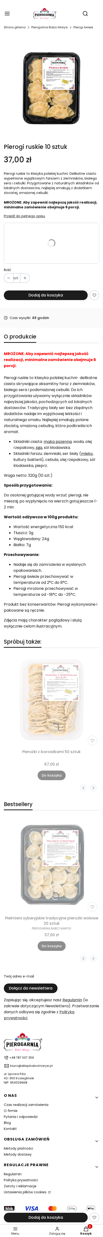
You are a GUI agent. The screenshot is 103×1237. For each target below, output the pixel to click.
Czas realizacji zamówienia (26, 1104)
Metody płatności (18, 1148)
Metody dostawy (18, 1154)
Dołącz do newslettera (30, 988)
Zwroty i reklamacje (20, 1186)
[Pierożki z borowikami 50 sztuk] (51, 699)
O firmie (10, 1110)
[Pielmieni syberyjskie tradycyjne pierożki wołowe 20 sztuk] (51, 866)
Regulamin (72, 1000)
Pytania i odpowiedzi (21, 1116)
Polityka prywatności (21, 1180)
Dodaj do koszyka (46, 295)
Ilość (7, 269)
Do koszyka (52, 775)
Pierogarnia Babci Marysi (49, 27)
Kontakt (10, 1128)
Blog (7, 1122)
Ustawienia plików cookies (25, 1192)
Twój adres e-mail (19, 976)
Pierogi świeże (83, 27)
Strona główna (15, 27)
